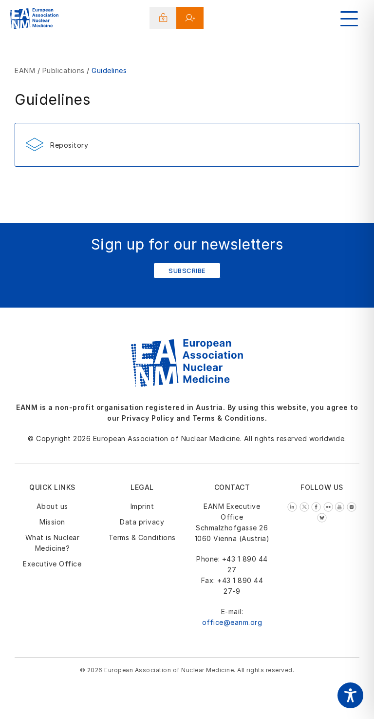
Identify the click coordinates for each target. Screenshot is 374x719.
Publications (63, 70)
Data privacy (142, 522)
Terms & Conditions (142, 537)
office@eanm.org (232, 622)
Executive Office (52, 564)
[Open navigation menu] (349, 18)
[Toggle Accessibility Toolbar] (350, 695)
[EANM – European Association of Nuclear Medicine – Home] (34, 20)
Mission (52, 522)
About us (52, 506)
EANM (25, 70)
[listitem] (293, 506)
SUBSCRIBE (187, 270)
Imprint (142, 506)
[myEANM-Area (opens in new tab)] (163, 18)
